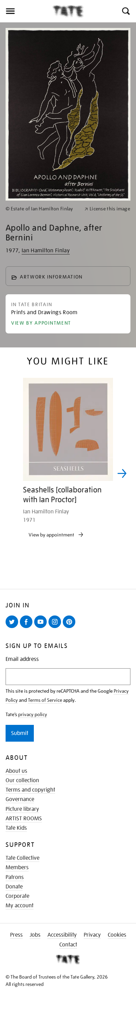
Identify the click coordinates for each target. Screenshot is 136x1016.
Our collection (22, 780)
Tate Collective (22, 858)
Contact (68, 944)
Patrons (15, 877)
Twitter (13, 627)
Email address (22, 659)
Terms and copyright (30, 789)
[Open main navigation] (26, 11)
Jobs (35, 934)
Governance (20, 799)
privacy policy (32, 714)
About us (16, 771)
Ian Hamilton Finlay (46, 250)
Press (16, 934)
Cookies (117, 934)
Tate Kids (16, 827)
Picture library (22, 809)
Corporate (17, 896)
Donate (14, 886)
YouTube (42, 627)
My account (19, 905)
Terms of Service (45, 700)
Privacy (92, 934)
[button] (125, 11)
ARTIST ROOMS (24, 818)
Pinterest (70, 627)
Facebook (27, 627)
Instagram (56, 627)
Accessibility (62, 934)
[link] (42, 209)
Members (17, 867)
